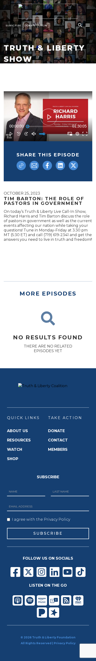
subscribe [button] (48, 533)
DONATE (56, 431)
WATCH (14, 449)
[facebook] (47, 165)
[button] (80, 25)
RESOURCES (19, 440)
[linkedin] (60, 165)
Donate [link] (30, 25)
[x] (73, 165)
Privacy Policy (64, 643)
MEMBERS (58, 449)
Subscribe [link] (13, 25)
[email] (34, 165)
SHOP (12, 459)
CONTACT (58, 440)
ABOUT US (17, 431)
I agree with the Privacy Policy (41, 519)
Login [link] (43, 25)
